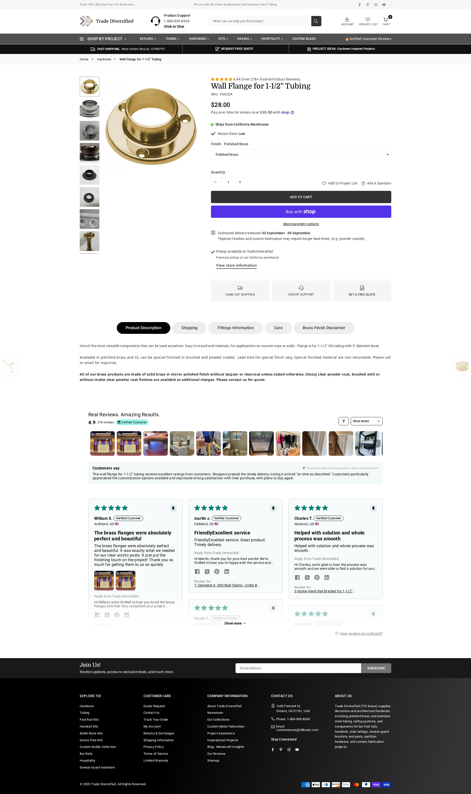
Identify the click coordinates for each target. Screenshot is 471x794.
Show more (233, 623)
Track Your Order (156, 719)
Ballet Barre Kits (91, 733)
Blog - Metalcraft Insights (225, 747)
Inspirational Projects (222, 740)
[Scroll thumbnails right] (377, 443)
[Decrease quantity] (216, 182)
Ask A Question (378, 183)
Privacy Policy (154, 747)
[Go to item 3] (155, 443)
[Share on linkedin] (127, 615)
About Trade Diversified (224, 706)
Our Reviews (216, 753)
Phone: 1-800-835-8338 (293, 719)
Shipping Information (159, 740)
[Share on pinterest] (117, 615)
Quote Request (154, 706)
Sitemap (213, 760)
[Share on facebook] (97, 615)
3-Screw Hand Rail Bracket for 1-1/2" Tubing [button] (323, 591)
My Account (152, 726)
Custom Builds (304, 38)
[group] (151, 126)
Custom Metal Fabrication (226, 726)
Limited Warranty (156, 760)
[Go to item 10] (341, 443)
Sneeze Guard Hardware (97, 767)
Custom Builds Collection (98, 747)
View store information (236, 265)
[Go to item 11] (367, 443)
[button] (192, 166)
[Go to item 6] (235, 443)
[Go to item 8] (288, 443)
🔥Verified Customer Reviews (368, 39)
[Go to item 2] (129, 443)
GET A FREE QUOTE (362, 294)
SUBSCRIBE (376, 668)
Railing (243, 38)
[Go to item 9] (314, 443)
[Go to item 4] (182, 443)
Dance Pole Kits (91, 740)
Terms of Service (156, 753)
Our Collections (218, 719)
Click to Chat (174, 26)
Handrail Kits (89, 726)
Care (278, 327)
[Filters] (344, 421)
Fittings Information (236, 327)
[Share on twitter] (107, 615)
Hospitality (271, 38)
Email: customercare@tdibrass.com (297, 728)
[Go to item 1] (102, 443)
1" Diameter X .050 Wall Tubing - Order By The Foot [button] (226, 585)
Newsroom (215, 713)
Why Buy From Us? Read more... (115, 4)
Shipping (189, 327)
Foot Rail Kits (89, 719)
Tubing (171, 38)
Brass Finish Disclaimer (324, 327)
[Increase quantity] (241, 182)
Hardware (197, 38)
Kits (222, 38)
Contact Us (151, 713)
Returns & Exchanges (159, 733)
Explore (146, 38)
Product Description (143, 327)
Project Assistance (221, 733)
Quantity (218, 172)
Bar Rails (86, 753)
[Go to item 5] (208, 443)
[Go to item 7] (261, 443)
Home (84, 59)
